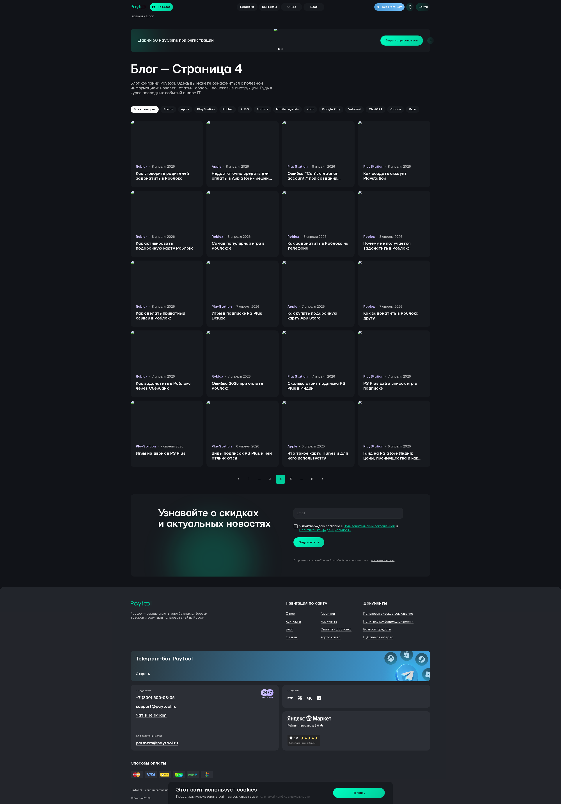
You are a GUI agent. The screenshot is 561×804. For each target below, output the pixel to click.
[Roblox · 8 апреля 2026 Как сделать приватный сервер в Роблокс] (167, 326)
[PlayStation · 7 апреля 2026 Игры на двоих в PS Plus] (167, 466)
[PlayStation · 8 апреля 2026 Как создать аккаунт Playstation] (394, 186)
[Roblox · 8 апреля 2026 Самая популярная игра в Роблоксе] (242, 256)
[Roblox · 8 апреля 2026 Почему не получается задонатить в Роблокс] (394, 256)
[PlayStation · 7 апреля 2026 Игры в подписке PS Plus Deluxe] (242, 326)
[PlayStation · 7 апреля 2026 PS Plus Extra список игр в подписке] (394, 396)
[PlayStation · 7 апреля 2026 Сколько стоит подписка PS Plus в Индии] (318, 396)
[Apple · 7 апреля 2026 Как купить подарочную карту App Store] (318, 326)
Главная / (138, 16)
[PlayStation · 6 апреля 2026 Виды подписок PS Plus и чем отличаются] (242, 466)
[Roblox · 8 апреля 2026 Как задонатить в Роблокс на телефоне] (318, 256)
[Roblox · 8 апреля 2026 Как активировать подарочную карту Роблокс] (167, 256)
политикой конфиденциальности (284, 796)
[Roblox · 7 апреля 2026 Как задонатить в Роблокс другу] (394, 326)
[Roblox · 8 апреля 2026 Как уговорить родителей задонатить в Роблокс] (167, 186)
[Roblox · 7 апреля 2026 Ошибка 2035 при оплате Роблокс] (242, 396)
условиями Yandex (382, 560)
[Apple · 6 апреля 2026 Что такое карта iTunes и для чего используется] (318, 466)
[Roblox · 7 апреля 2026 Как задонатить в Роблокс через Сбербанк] (167, 396)
